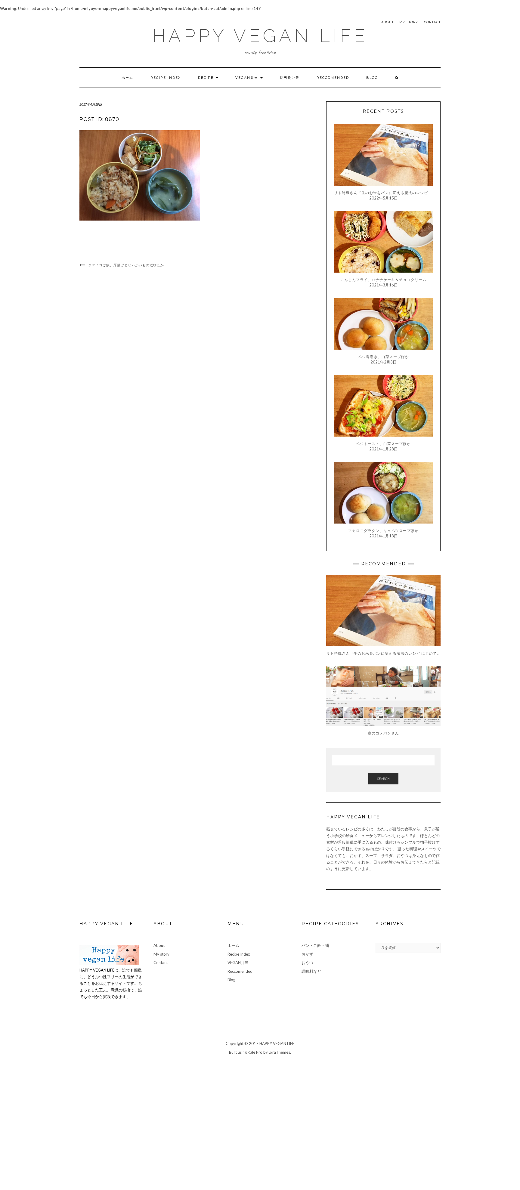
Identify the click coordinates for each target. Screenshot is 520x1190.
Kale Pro (255, 1052)
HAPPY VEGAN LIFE (260, 35)
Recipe (206, 78)
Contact (432, 22)
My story (408, 22)
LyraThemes (279, 1052)
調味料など (311, 971)
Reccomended (333, 78)
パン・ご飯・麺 (315, 945)
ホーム (127, 78)
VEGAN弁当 (247, 78)
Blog (372, 78)
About (387, 22)
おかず (307, 954)
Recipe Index (165, 78)
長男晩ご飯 (289, 78)
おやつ (307, 962)
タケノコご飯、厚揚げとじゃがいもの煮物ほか (126, 265)
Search (383, 778)
